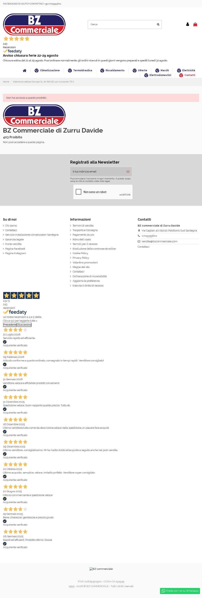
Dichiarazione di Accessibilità (90, 276)
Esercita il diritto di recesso (88, 285)
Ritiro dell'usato (82, 239)
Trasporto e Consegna (85, 230)
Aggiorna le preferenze (86, 280)
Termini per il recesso (85, 243)
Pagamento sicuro (83, 234)
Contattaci (11, 230)
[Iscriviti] (128, 171)
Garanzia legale (14, 239)
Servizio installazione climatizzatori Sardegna (32, 234)
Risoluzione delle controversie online (94, 248)
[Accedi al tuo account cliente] (187, 24)
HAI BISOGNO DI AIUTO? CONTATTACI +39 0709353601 (32, 3)
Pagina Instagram (15, 253)
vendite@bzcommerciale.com (159, 241)
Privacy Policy (81, 257)
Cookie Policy (80, 253)
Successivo (24, 324)
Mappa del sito (81, 267)
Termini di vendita (83, 225)
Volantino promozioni (85, 262)
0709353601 (149, 235)
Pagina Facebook (15, 248)
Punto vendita (13, 243)
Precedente (10, 324)
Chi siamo (11, 225)
